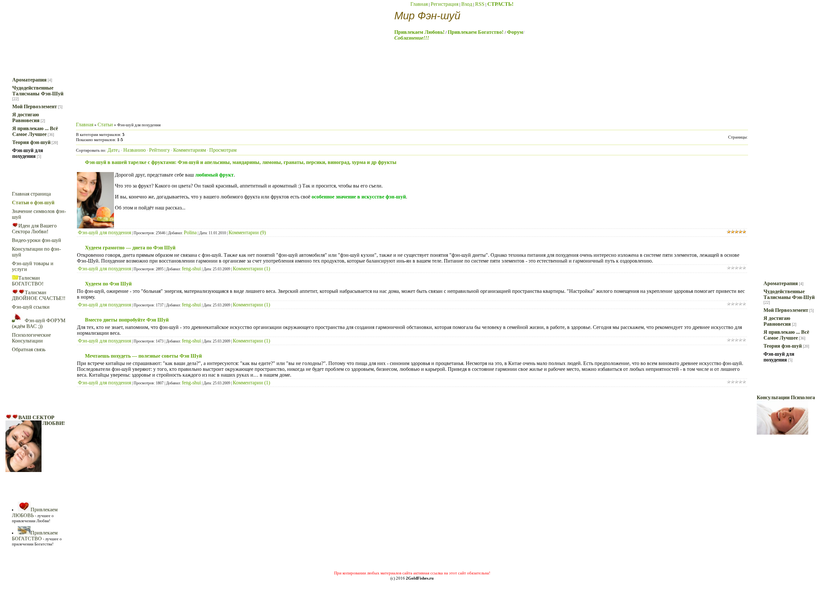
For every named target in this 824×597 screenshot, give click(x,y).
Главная (419, 4)
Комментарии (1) (251, 268)
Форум (515, 32)
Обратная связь (28, 349)
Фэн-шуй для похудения (27, 153)
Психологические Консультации (31, 337)
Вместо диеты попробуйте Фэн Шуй (127, 320)
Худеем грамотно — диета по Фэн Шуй (130, 247)
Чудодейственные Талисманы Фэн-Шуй (37, 90)
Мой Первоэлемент (34, 106)
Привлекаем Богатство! (476, 32)
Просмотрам (223, 150)
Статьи (105, 124)
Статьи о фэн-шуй (33, 202)
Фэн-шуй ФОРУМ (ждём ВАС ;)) (38, 323)
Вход (466, 4)
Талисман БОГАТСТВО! (27, 280)
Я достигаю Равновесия (26, 117)
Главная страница (31, 194)
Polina (190, 232)
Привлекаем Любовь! (419, 32)
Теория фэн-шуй (31, 142)
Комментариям (189, 150)
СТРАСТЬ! (500, 4)
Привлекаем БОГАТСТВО (35, 535)
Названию (134, 150)
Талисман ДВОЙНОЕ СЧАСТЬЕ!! (38, 295)
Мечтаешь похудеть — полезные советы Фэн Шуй (143, 356)
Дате (113, 150)
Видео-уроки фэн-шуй (36, 240)
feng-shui (191, 268)
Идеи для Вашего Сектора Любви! (34, 228)
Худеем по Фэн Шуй (108, 283)
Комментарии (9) (247, 232)
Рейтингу (159, 150)
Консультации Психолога (786, 397)
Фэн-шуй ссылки (31, 307)
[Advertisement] (193, 96)
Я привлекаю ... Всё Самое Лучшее (35, 131)
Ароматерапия (29, 79)
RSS (479, 4)
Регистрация (444, 4)
